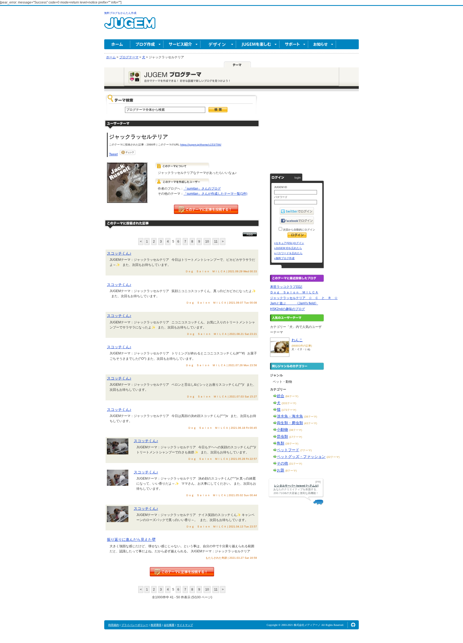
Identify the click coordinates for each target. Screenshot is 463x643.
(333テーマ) (289, 403)
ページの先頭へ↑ (353, 624)
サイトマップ (185, 624)
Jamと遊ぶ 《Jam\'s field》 (294, 303)
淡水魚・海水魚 (290, 416)
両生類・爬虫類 (290, 423)
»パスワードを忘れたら (288, 253)
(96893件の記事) (302, 345)
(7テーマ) (306, 450)
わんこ (297, 340)
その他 (282, 463)
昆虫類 (282, 436)
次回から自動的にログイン (298, 229)
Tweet (113, 154)
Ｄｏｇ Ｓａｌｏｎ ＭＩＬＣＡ (294, 292)
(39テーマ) (291, 443)
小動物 (282, 429)
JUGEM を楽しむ (257, 44)
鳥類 (280, 443)
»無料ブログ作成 (284, 258)
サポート (293, 44)
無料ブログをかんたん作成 (120, 13)
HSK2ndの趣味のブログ (287, 309)
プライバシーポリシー (134, 624)
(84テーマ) (291, 396)
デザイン (218, 44)
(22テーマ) (333, 457)
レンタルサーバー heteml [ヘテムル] (296, 485)
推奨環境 (156, 624)
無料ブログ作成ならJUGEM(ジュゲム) (129, 26)
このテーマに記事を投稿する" (182, 571)
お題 (280, 470)
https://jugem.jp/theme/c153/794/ (200, 144)
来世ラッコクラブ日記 (286, 287)
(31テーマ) (295, 463)
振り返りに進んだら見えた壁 (131, 539)
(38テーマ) (310, 416)
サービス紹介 (181, 44)
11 (216, 241)
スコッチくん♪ (119, 253)
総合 (280, 396)
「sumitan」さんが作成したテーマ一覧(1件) (215, 194)
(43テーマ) (310, 423)
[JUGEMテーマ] (237, 64)
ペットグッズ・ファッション (301, 456)
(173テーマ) (289, 409)
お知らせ (322, 44)
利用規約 (113, 624)
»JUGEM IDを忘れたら (288, 248)
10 (207, 241)
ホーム (117, 44)
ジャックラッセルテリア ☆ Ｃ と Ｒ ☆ (304, 298)
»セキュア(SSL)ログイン (289, 243)
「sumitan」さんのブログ (202, 188)
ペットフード (288, 450)
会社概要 (169, 624)
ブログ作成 (146, 44)
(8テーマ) (291, 470)
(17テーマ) (295, 436)
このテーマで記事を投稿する (206, 209)
